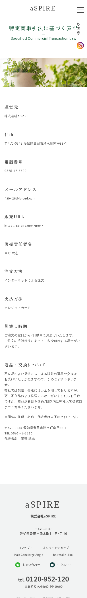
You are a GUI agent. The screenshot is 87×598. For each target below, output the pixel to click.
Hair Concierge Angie (28, 554)
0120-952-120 (43, 578)
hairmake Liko (63, 554)
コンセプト (25, 548)
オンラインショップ (56, 548)
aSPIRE (79, 29)
